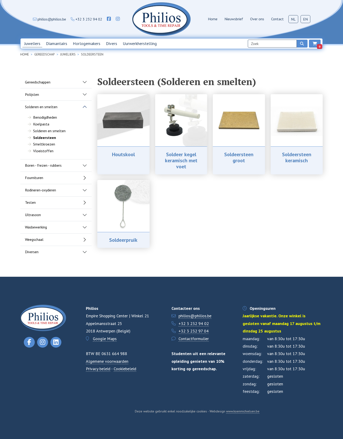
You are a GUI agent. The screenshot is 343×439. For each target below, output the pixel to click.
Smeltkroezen (44, 144)
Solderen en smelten (41, 106)
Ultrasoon (33, 214)
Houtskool (123, 154)
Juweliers (32, 43)
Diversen (31, 251)
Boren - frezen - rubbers (43, 165)
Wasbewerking (36, 227)
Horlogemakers (86, 43)
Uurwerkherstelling (140, 43)
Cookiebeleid (125, 368)
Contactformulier (193, 338)
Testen (30, 202)
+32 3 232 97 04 (193, 331)
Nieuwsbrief (233, 19)
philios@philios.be (194, 315)
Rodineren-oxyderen (40, 190)
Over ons (257, 19)
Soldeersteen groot (238, 157)
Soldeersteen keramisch (296, 157)
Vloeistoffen (43, 151)
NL (293, 19)
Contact (277, 19)
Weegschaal (34, 239)
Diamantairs (56, 43)
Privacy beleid (98, 368)
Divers (111, 43)
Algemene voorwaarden (107, 361)
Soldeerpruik (123, 240)
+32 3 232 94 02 (193, 323)
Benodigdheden (45, 117)
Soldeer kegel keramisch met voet (181, 160)
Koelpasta (41, 124)
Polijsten (32, 94)
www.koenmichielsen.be (242, 411)
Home (212, 19)
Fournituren (34, 177)
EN (305, 19)
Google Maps (105, 338)
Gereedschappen (37, 82)
